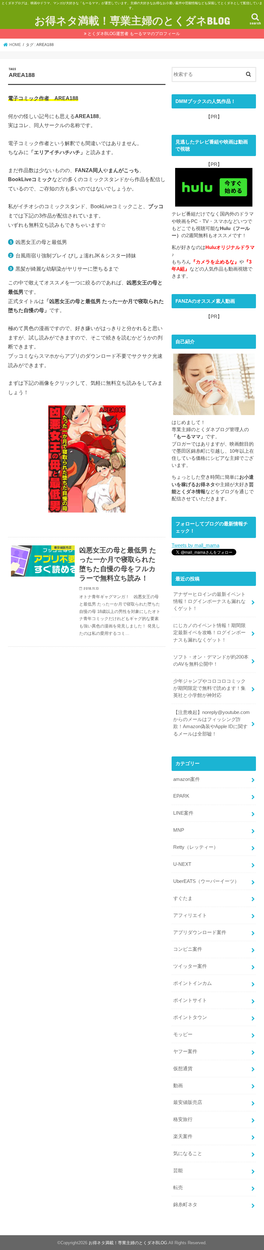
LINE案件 (183, 813)
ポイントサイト (190, 1000)
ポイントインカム (192, 983)
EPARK (181, 796)
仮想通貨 (183, 1068)
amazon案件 (186, 779)
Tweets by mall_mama (195, 545)
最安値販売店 (187, 1102)
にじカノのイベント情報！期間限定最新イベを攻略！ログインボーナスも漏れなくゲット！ (209, 632)
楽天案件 (183, 1136)
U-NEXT (182, 864)
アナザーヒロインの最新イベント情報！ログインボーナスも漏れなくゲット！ (209, 601)
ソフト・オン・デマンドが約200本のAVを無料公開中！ (211, 660)
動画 (178, 1085)
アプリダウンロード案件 (199, 932)
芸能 (178, 1170)
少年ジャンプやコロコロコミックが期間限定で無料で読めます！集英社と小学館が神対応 (209, 688)
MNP (178, 830)
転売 (178, 1187)
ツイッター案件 (190, 966)
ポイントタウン (190, 1017)
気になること (187, 1153)
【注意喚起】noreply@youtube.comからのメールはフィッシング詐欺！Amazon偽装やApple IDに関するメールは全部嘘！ (211, 723)
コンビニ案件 (187, 949)
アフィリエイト (190, 915)
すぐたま (183, 898)
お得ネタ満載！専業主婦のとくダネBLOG (132, 20)
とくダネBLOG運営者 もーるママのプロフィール (134, 33)
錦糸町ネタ (185, 1204)
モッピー (183, 1034)
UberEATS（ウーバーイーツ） (206, 881)
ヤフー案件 (185, 1051)
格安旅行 (183, 1119)
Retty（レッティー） (195, 847)
